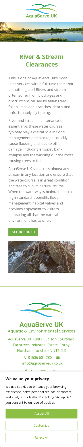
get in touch (23, 232)
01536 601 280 (39, 357)
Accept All (42, 413)
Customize (41, 425)
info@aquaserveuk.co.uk (41, 363)
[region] (41, 409)
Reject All (41, 437)
